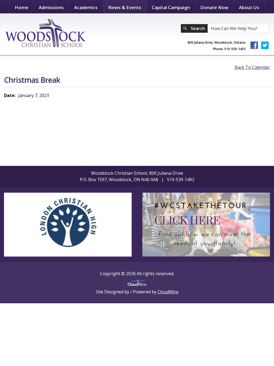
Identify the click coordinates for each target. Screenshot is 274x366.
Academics (86, 7)
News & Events (124, 7)
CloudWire (168, 292)
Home (21, 7)
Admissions (51, 7)
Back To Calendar (252, 67)
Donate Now (214, 7)
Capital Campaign (171, 7)
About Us (249, 7)
